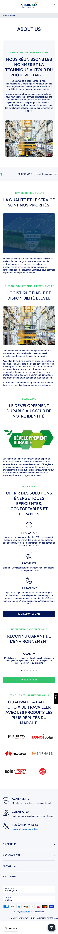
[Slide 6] (36, 670)
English (8, 900)
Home (4, 15)
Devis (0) (56, 698)
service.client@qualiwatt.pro (25, 829)
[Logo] (29, 5)
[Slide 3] (27, 670)
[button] (54, 5)
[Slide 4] (30, 670)
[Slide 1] (21, 670)
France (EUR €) (12, 890)
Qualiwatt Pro (25, 912)
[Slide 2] (24, 670)
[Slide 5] (33, 670)
